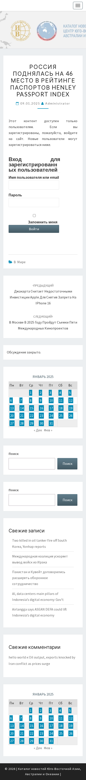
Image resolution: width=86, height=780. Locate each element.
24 (51, 415)
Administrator (57, 103)
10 (51, 400)
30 (41, 423)
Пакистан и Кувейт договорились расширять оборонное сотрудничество (38, 578)
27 (12, 423)
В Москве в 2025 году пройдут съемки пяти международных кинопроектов (43, 322)
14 (22, 408)
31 (51, 423)
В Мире (20, 262)
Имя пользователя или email (34, 177)
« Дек (38, 430)
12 (71, 400)
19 (71, 408)
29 (31, 423)
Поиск (14, 453)
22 (31, 415)
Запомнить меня (42, 222)
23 (41, 415)
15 (31, 408)
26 (71, 415)
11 (61, 400)
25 (61, 415)
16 (41, 408)
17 (51, 408)
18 (61, 408)
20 (12, 415)
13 (12, 408)
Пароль (15, 195)
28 (22, 423)
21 (22, 415)
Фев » (48, 430)
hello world (17, 657)
